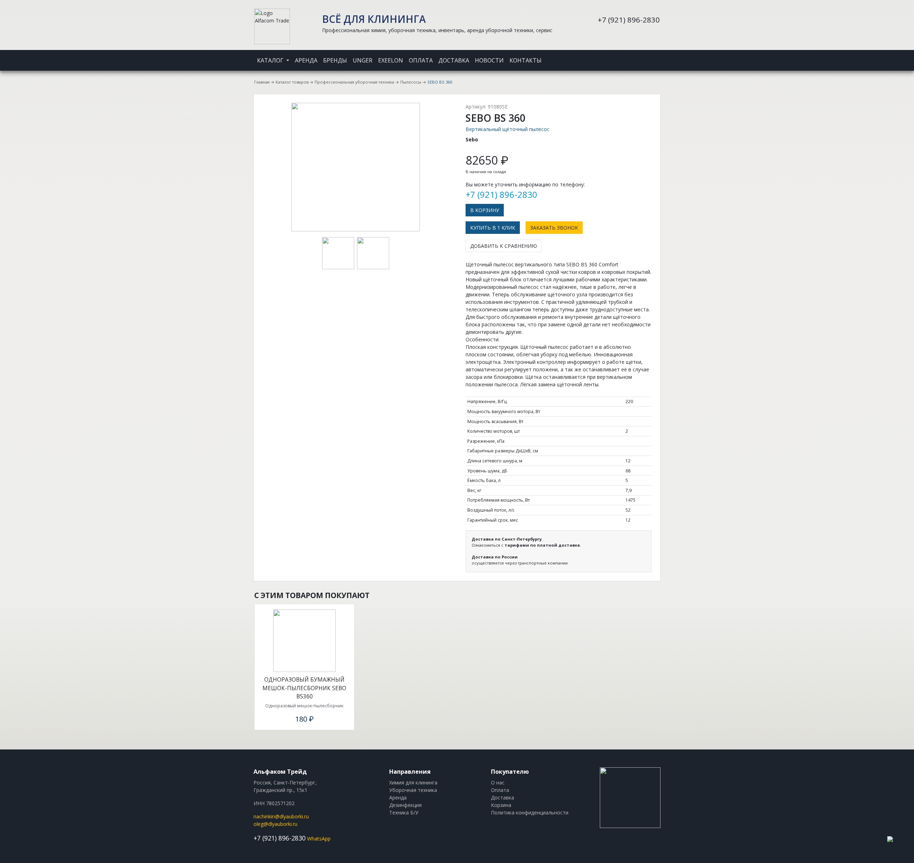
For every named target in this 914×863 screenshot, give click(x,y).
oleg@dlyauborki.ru (275, 824)
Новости (489, 60)
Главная (262, 82)
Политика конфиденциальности (529, 812)
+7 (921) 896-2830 (629, 20)
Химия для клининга (413, 782)
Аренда (306, 60)
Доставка (453, 60)
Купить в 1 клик (492, 227)
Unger (362, 60)
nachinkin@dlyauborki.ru (281, 816)
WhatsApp (319, 838)
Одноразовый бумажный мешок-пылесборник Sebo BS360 (304, 688)
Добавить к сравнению (503, 245)
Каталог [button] (271, 60)
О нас (497, 782)
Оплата (421, 60)
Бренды (335, 60)
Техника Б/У (403, 812)
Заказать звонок (554, 227)
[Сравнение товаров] (650, 56)
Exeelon (390, 60)
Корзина (501, 805)
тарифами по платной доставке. (542, 545)
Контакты (525, 60)
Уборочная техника (413, 790)
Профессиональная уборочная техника (354, 82)
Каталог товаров (292, 82)
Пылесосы (410, 82)
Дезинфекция (405, 805)
